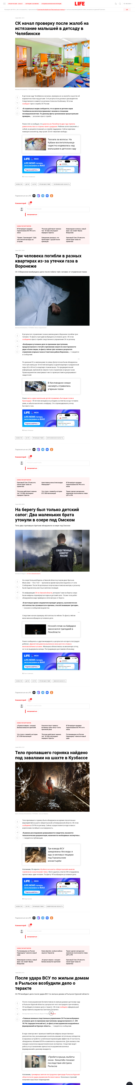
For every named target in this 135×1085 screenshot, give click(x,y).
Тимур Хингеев (28, 898)
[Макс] (38, 196)
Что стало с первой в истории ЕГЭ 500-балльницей (52, 492)
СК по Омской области (43, 593)
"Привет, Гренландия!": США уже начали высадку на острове (26, 239)
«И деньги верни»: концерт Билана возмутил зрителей (26, 727)
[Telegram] (43, 196)
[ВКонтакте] (47, 196)
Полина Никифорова (29, 176)
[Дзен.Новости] (34, 196)
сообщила (64, 1007)
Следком (53, 1047)
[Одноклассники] (51, 196)
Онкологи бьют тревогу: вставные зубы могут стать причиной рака (51, 727)
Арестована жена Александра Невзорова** (52, 483)
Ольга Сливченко (28, 673)
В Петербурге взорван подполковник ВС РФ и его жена (26, 231)
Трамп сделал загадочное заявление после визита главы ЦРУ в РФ (77, 493)
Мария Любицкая (28, 430)
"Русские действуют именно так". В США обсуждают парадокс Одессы (51, 231)
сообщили (26, 339)
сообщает (26, 104)
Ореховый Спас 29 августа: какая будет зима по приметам (75, 239)
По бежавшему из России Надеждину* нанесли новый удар (76, 736)
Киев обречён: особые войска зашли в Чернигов (52, 952)
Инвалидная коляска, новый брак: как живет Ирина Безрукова (76, 231)
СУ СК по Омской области (33, 573)
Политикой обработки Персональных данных (51, 9)
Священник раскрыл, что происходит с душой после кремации (51, 239)
